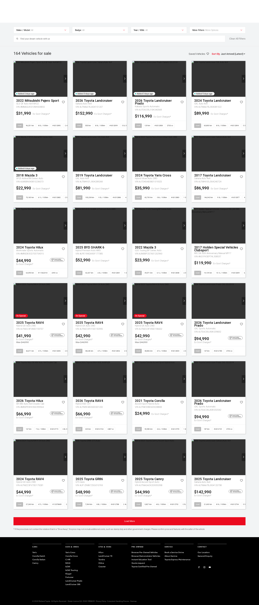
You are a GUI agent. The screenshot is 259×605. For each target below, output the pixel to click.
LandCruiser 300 (72, 584)
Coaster (102, 566)
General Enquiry (205, 556)
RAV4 (67, 563)
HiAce (101, 563)
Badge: (78, 30)
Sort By (216, 53)
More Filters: (198, 30)
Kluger (68, 573)
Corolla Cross (71, 556)
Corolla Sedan (38, 559)
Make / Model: (23, 30)
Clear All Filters (237, 38)
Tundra (101, 559)
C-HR (67, 559)
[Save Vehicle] (63, 102)
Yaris (34, 552)
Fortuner (69, 577)
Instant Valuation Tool (141, 559)
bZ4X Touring (71, 570)
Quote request (138, 563)
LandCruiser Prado (73, 580)
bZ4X (67, 566)
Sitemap (133, 601)
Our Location (204, 552)
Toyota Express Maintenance (177, 559)
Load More (129, 521)
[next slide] (65, 79)
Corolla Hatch (38, 556)
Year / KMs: (139, 30)
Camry (35, 563)
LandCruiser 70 (105, 556)
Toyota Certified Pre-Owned (144, 566)
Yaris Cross (70, 552)
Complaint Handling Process (118, 601)
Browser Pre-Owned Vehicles (145, 552)
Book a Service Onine (174, 552)
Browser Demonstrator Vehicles (146, 556)
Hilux (100, 552)
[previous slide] (15, 79)
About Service (171, 556)
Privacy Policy (101, 601)
